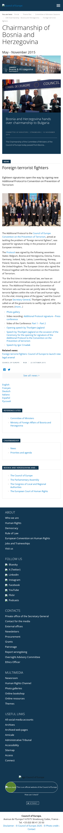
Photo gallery (13, 311)
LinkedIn (13, 574)
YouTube (13, 590)
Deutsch (6, 391)
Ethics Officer (12, 662)
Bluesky (13, 564)
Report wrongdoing (16, 652)
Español (6, 397)
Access (9, 755)
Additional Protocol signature (38, 316)
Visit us (9, 548)
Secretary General (21, 299)
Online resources (15, 698)
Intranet (33, 803)
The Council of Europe (21, 475)
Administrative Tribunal (18, 740)
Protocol (10, 252)
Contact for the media (17, 621)
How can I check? (31, 794)
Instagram (14, 579)
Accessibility (12, 745)
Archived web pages (16, 729)
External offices (14, 626)
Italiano (6, 394)
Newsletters (12, 631)
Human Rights (13, 523)
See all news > (31, 375)
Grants (9, 641)
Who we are (12, 518)
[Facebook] (4, 369)
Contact (31, 829)
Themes (9, 703)
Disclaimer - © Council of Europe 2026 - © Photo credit (31, 825)
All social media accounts (19, 719)
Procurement (12, 636)
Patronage (11, 646)
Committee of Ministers (22, 418)
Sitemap (10, 750)
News (13, 448)
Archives (10, 724)
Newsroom (11, 678)
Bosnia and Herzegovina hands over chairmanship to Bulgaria (28, 121)
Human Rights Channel (18, 683)
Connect (10, 760)
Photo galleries (13, 688)
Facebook (14, 585)
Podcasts (13, 600)
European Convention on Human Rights (27, 538)
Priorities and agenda (21, 452)
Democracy (11, 528)
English (5, 384)
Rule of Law (11, 533)
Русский (6, 401)
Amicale (9, 735)
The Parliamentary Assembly (24, 479)
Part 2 (43, 323)
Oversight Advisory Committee (22, 657)
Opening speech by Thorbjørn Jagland (26, 327)
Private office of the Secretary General (27, 616)
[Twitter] (9, 369)
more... (18, 306)
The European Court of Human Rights (29, 491)
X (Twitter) (14, 569)
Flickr (11, 595)
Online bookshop (14, 693)
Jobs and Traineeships (17, 543)
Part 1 (35, 323)
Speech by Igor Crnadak (18, 344)
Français (6, 387)
